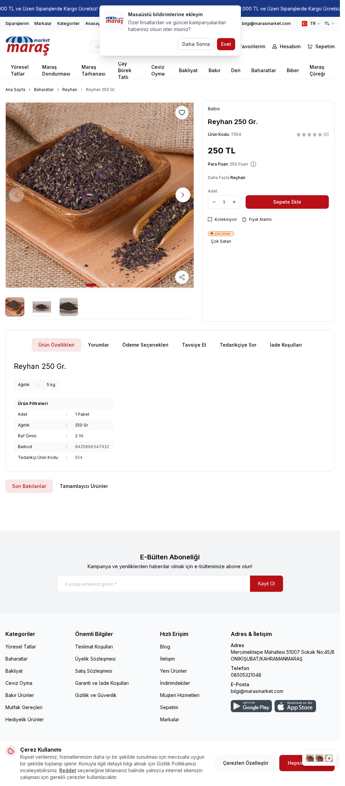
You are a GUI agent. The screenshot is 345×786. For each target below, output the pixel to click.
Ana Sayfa (15, 89)
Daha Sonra (196, 44)
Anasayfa (94, 23)
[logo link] (32, 46)
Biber (293, 70)
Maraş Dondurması (56, 70)
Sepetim (169, 707)
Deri (236, 70)
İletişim (167, 659)
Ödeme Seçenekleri (145, 345)
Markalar (43, 23)
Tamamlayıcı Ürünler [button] (84, 486)
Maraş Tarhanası (93, 70)
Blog (165, 646)
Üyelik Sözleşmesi (95, 659)
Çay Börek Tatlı (124, 70)
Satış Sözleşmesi (93, 671)
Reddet (67, 770)
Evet (226, 44)
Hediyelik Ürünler (24, 719)
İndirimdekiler (175, 683)
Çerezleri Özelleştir (245, 763)
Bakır (214, 70)
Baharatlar (263, 70)
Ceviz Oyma (158, 70)
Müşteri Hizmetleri (179, 695)
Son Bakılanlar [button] (29, 486)
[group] (100, 195)
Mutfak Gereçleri (23, 707)
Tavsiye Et (194, 345)
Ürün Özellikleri (56, 345)
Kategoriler (68, 23)
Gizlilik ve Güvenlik (96, 695)
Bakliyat (188, 70)
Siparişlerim (17, 23)
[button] (91, 285)
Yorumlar (98, 345)
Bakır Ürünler (19, 695)
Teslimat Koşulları (94, 646)
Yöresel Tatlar (20, 70)
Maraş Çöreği (317, 70)
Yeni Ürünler (173, 671)
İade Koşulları (286, 345)
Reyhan (69, 89)
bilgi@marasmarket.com (257, 691)
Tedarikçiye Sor (238, 345)
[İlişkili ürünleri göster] (319, 758)
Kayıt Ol (266, 583)
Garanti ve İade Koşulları (102, 683)
